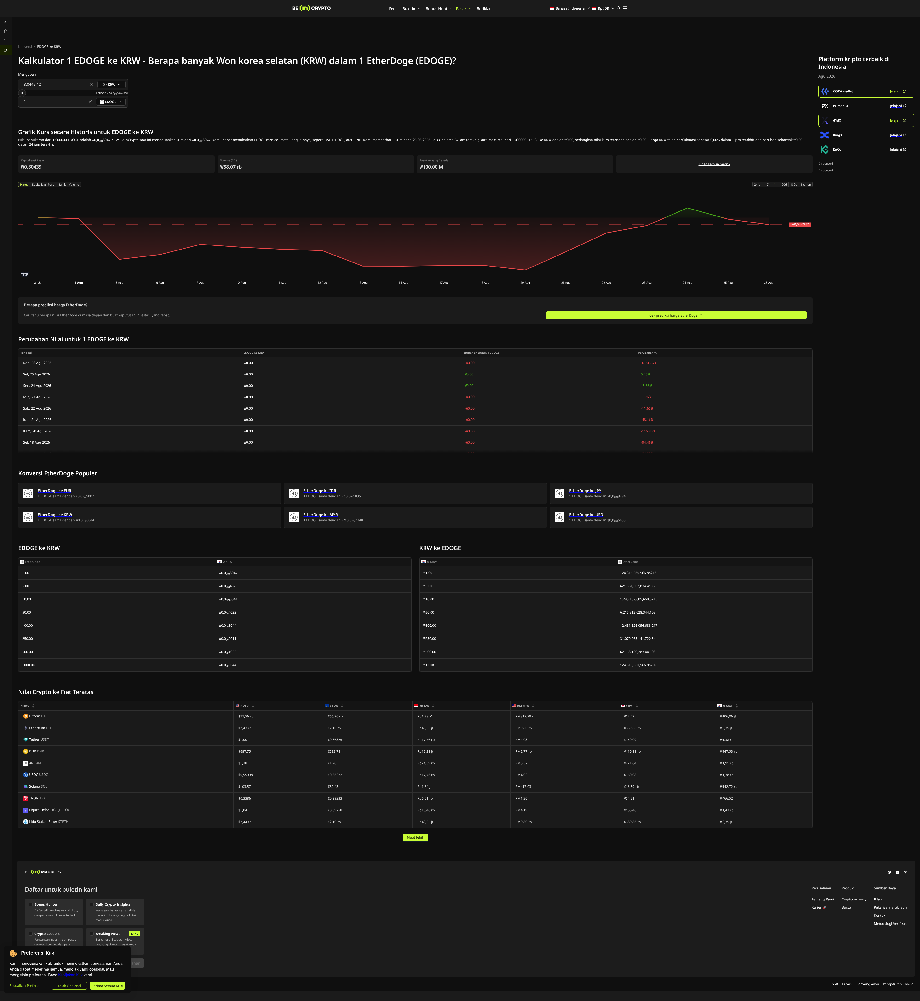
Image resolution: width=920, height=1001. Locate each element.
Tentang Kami (823, 899)
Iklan (878, 899)
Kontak (879, 915)
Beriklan (484, 8)
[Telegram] (905, 873)
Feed (393, 8)
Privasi (847, 984)
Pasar (461, 8)
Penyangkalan (868, 984)
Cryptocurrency (854, 899)
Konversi (25, 46)
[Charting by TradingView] (25, 274)
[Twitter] (889, 873)
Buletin (408, 8)
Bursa (846, 907)
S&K (835, 984)
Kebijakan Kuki (71, 975)
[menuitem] (6, 21)
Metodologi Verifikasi (891, 923)
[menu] (6, 36)
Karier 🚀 (819, 907)
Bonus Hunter (438, 8)
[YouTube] (897, 873)
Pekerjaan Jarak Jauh (890, 907)
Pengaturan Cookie (898, 984)
